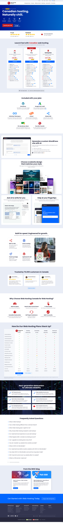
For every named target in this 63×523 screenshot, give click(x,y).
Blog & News (41, 506)
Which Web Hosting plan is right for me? (20, 427)
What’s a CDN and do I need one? (18, 458)
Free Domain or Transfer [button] (9, 342)
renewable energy (16, 69)
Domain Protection (26, 509)
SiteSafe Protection (26, 507)
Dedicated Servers (10, 509)
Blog (44, 0)
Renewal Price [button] (7, 370)
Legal (40, 519)
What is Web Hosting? (15, 421)
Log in (54, 0)
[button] (18, 67)
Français (39, 0)
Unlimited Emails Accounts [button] (9, 340)
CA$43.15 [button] (54, 370)
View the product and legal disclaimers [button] (14, 462)
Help (42, 0)
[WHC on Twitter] (10, 516)
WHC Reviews (42, 508)
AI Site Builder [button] (7, 349)
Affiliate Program (34, 508)
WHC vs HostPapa (28, 373)
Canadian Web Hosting (11, 506)
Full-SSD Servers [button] (7, 362)
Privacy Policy (43, 519)
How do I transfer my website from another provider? (23, 443)
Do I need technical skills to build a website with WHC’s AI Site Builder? (27, 449)
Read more (15, 488)
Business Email (18, 512)
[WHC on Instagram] (14, 516)
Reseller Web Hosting (10, 508)
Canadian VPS (9, 507)
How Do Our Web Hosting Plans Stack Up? (37, 90)
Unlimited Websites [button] (8, 334)
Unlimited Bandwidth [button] (8, 338)
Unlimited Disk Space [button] (8, 336)
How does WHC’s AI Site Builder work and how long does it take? (26, 452)
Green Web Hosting (42, 509)
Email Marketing (34, 507)
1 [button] (14, 115)
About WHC (41, 507)
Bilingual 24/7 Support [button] (8, 364)
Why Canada (42, 510)
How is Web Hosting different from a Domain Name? (23, 424)
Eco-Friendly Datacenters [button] (9, 366)
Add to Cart (19, 373)
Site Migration (13, 72)
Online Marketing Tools (35, 506)
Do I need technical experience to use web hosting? (22, 434)
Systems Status (50, 507)
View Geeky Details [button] (23, 90)
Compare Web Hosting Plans (49, 498)
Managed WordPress (10, 510)
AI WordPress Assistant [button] (8, 353)
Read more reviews (31, 288)
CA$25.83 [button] (36, 370)
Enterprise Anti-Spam (26, 508)
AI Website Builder (18, 511)
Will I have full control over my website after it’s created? (24, 455)
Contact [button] (47, 0)
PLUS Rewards (34, 509)
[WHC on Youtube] (16, 516)
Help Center (49, 506)
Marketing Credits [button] (7, 357)
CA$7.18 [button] (54, 368)
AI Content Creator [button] (8, 351)
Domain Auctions (18, 509)
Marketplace (33, 510)
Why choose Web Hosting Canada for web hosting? (22, 430)
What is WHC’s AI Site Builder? (17, 446)
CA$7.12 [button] (37, 368)
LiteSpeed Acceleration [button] (8, 359)
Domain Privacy (26, 510)
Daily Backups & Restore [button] (8, 355)
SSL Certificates (26, 506)
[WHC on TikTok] (17, 516)
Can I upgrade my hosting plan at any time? (20, 440)
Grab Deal (15, 61)
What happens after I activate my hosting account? (22, 437)
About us (50, 0)
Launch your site (7, 25)
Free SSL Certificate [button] (8, 347)
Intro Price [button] (6, 368)
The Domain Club (18, 510)
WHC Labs (41, 512)
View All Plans (19, 375)
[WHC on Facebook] (9, 516)
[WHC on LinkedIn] (12, 516)
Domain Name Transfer (19, 508)
